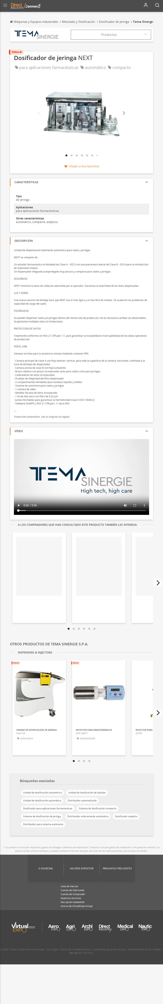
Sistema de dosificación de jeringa (42, 816)
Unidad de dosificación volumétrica (42, 792)
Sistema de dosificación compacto (97, 808)
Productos (109, 34)
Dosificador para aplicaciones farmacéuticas (47, 808)
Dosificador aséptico (126, 816)
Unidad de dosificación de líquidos (87, 792)
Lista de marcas (69, 886)
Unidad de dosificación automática (42, 800)
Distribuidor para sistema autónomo (43, 824)
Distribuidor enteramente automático (88, 816)
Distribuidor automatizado (82, 800)
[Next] (124, 113)
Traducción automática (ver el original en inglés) (42, 416)
